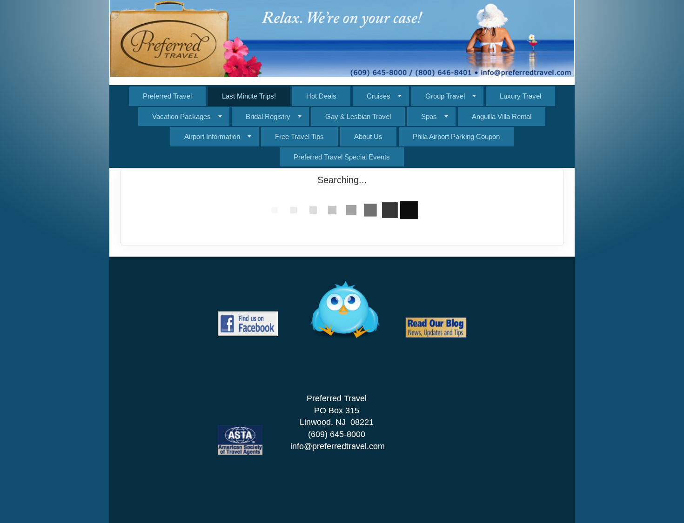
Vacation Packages (181, 116)
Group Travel (445, 96)
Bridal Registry (268, 116)
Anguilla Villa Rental (501, 116)
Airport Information (212, 136)
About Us (368, 136)
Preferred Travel (167, 96)
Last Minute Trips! (249, 96)
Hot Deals (321, 96)
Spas (429, 116)
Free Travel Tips (299, 136)
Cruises (378, 96)
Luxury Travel (520, 96)
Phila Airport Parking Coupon (456, 136)
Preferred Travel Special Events (342, 157)
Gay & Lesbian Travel (358, 116)
